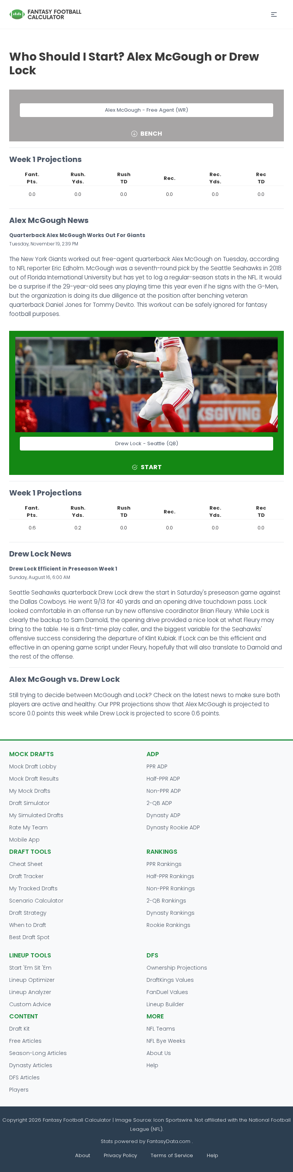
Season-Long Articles (38, 1053)
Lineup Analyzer (30, 992)
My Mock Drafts (29, 791)
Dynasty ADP (163, 815)
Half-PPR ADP (163, 778)
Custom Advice (30, 1004)
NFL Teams (160, 1029)
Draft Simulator (29, 803)
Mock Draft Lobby (32, 766)
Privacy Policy (120, 1155)
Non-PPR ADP (163, 791)
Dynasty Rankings (170, 913)
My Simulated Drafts (36, 815)
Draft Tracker (26, 876)
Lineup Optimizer (32, 980)
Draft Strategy (28, 913)
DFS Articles (24, 1077)
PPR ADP (156, 766)
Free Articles (25, 1041)
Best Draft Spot (29, 937)
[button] (274, 14)
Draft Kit (19, 1029)
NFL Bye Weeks (165, 1041)
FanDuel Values (167, 992)
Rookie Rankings (168, 925)
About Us (158, 1053)
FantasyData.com (169, 1141)
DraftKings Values (170, 980)
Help (152, 1065)
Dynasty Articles (30, 1065)
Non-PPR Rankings (170, 888)
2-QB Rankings (166, 900)
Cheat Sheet (26, 864)
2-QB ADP (159, 803)
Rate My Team (28, 827)
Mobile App (24, 839)
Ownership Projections (176, 968)
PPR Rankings (164, 864)
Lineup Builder (165, 1004)
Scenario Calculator (36, 900)
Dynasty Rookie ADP (173, 827)
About (82, 1155)
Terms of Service (172, 1155)
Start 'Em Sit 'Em (30, 968)
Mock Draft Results (34, 778)
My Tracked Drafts (33, 888)
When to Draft (27, 925)
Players (19, 1089)
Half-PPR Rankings (170, 876)
